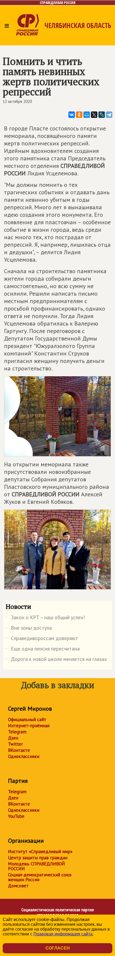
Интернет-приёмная (28, 725)
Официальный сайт (27, 719)
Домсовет (18, 885)
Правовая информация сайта (63, 934)
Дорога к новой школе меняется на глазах (56, 660)
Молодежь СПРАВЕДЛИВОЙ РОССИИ (36, 866)
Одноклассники (23, 756)
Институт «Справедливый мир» (40, 851)
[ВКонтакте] (71, 114)
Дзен (13, 738)
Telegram (17, 731)
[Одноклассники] (79, 114)
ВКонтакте (19, 750)
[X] (94, 114)
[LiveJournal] (101, 114)
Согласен (57, 948)
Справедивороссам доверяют (42, 639)
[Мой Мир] (86, 114)
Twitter (15, 744)
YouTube (16, 816)
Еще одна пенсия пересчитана (43, 649)
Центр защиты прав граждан (37, 857)
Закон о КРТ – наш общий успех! (45, 618)
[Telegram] (109, 114)
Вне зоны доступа (29, 628)
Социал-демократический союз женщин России (39, 877)
